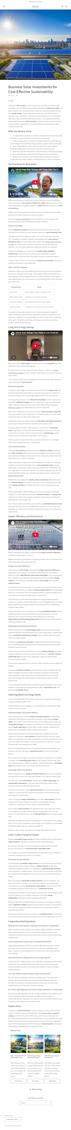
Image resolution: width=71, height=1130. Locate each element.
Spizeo (10, 1125)
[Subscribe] (50, 1103)
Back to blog (37, 1089)
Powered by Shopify (16, 1125)
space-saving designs (23, 219)
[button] (4, 6)
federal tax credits (14, 408)
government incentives (16, 476)
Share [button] (12, 101)
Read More (18, 1081)
